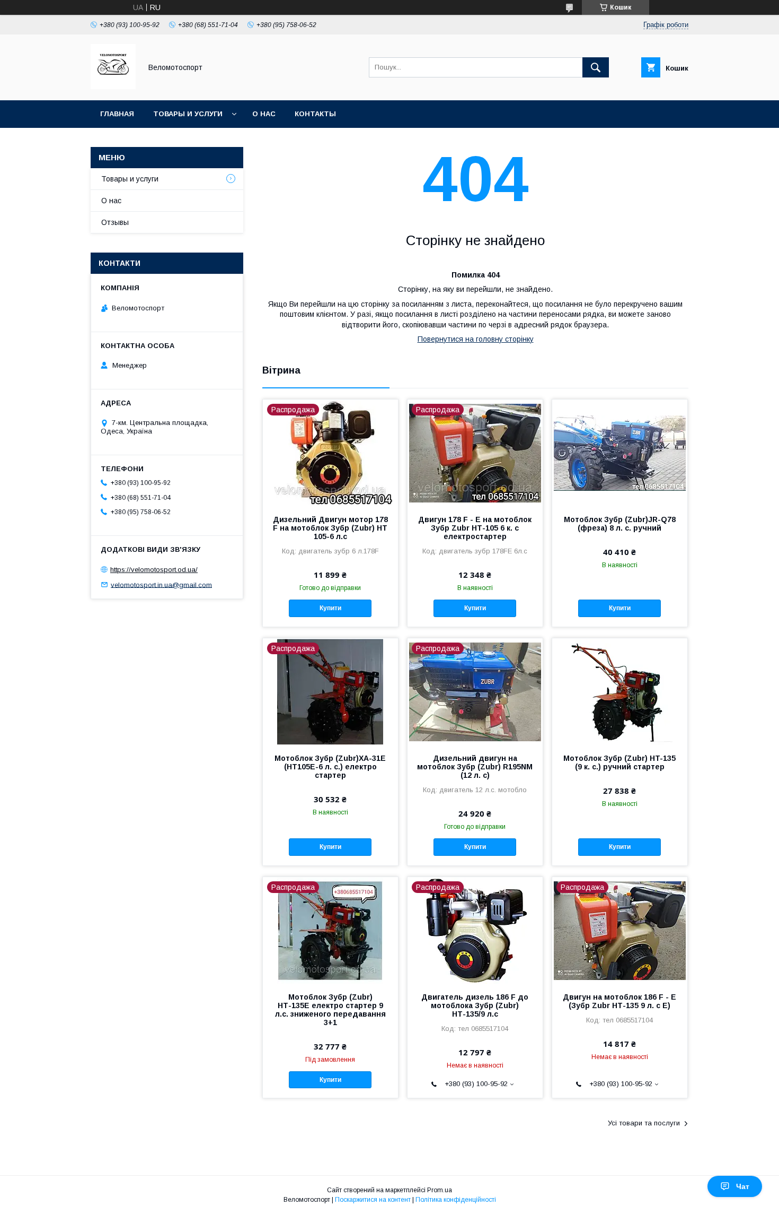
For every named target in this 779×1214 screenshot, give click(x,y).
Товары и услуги (188, 114)
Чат (742, 1186)
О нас (264, 114)
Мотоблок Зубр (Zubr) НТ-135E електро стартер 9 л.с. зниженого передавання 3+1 (330, 1010)
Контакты (315, 114)
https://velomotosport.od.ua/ (154, 570)
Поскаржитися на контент (373, 1199)
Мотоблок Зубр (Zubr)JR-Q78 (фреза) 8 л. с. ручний (620, 523)
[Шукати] (595, 67)
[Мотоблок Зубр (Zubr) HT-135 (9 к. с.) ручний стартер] (619, 691)
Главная (117, 114)
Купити (330, 608)
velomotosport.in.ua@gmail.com (161, 584)
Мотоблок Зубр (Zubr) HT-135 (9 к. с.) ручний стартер (619, 762)
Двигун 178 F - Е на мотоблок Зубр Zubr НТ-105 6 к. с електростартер (475, 528)
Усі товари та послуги (644, 1123)
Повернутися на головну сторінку (476, 339)
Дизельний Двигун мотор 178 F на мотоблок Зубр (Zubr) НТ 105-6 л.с (330, 528)
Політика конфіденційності (455, 1199)
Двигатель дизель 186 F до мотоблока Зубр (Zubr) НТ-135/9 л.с (474, 1005)
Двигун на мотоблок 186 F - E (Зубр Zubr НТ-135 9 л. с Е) (619, 1001)
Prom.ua (439, 1190)
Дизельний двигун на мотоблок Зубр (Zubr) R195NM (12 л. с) (475, 766)
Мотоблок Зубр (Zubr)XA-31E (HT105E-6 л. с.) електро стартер (330, 766)
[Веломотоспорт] (113, 86)
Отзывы (115, 222)
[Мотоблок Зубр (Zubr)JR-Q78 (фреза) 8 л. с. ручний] (619, 453)
